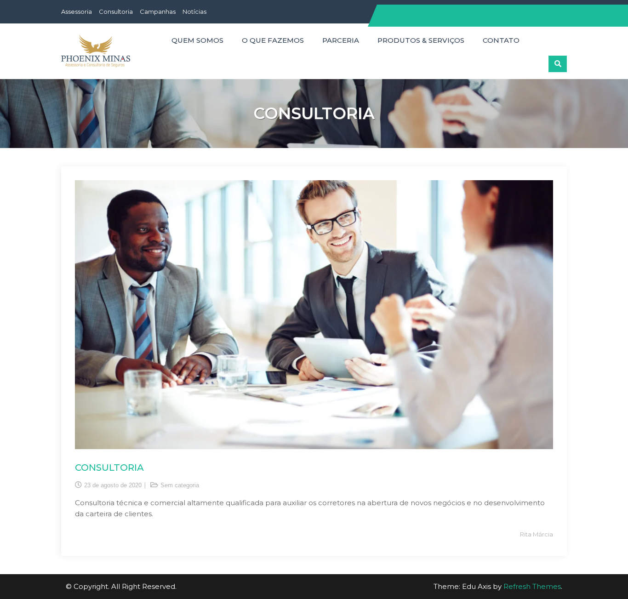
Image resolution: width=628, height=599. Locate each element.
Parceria (340, 40)
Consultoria (116, 11)
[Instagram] (550, 12)
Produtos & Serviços (420, 40)
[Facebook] (541, 12)
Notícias (194, 11)
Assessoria (76, 11)
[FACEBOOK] (538, 35)
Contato (501, 40)
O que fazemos (273, 40)
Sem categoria (179, 485)
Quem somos (197, 40)
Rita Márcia (536, 534)
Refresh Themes (532, 586)
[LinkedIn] (559, 12)
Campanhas (158, 11)
